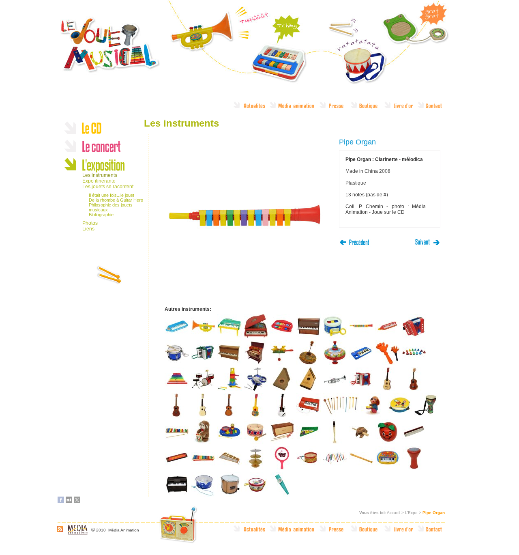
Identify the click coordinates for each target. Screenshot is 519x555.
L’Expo (411, 512)
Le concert (104, 145)
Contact (433, 107)
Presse (334, 107)
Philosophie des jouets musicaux (111, 207)
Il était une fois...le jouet (111, 195)
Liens (88, 229)
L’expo (104, 163)
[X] (77, 501)
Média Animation (294, 107)
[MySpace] (69, 501)
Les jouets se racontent (107, 186)
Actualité (251, 107)
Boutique (367, 107)
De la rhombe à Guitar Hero (116, 200)
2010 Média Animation (117, 530)
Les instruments (99, 175)
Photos (90, 223)
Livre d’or (400, 107)
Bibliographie (101, 214)
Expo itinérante (99, 181)
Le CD (104, 127)
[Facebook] (61, 501)
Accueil (393, 512)
